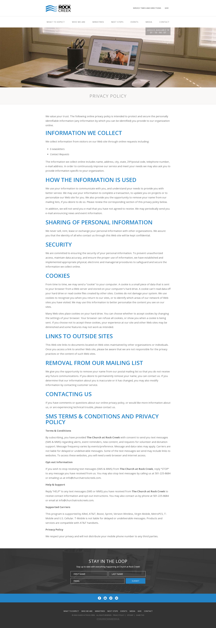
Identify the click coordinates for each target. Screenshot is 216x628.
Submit (135, 581)
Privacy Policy (118, 615)
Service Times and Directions (147, 8)
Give (167, 8)
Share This (140, 615)
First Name (79, 574)
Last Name (117, 574)
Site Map (130, 615)
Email (77, 581)
